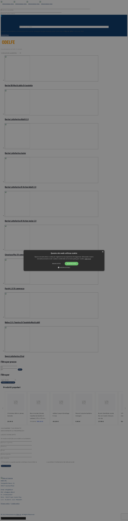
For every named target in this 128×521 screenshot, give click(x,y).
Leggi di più (88, 258)
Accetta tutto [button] (71, 263)
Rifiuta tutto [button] (56, 263)
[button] (64, 260)
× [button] (102, 252)
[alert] (64, 260)
